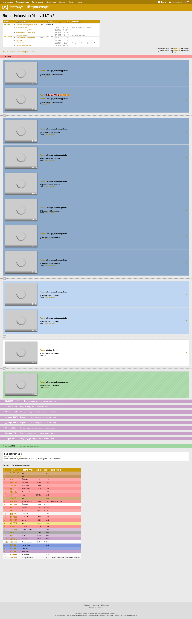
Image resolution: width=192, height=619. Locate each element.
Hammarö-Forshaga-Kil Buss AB (26, 30)
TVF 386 (13, 529)
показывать (185, 52)
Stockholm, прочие (22, 27)
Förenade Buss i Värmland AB (25, 32)
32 (5, 473)
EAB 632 (13, 485)
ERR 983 (13, 513)
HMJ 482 (13, 501)
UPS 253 (13, 504)
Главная (87, 605)
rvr (45, 355)
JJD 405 (13, 526)
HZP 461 (13, 545)
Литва (8, 24)
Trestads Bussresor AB (23, 45)
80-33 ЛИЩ (15, 476)
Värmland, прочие (21, 35)
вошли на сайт (15, 457)
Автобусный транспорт (29, 7)
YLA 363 (13, 495)
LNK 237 (13, 557)
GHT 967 (13, 523)
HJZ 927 (13, 479)
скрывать (176, 48)
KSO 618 (13, 554)
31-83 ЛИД (14, 473)
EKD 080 (13, 542)
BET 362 (13, 488)
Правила (105, 605)
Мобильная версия (96, 608)
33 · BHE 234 (65, 95)
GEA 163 (13, 535)
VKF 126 (13, 492)
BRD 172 (13, 539)
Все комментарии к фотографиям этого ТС (20, 52)
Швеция (9, 36)
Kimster (47, 387)
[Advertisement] (96, 582)
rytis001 (47, 76)
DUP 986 (13, 517)
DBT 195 (13, 520)
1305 (6, 539)
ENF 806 (13, 482)
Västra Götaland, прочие (24, 43)
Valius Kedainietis (50, 134)
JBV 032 (13, 532)
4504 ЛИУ (14, 498)
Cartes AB (19, 40)
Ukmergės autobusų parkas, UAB (26, 24)
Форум (96, 605)
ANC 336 (13, 510)
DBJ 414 (13, 507)
